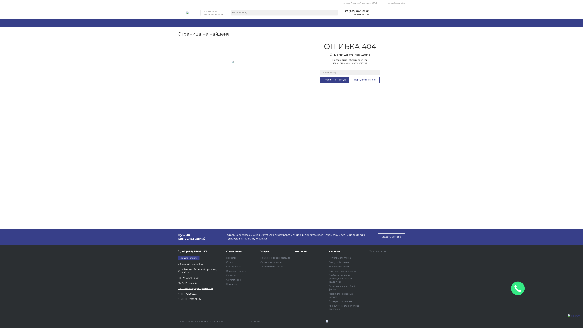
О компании (234, 251)
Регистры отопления (340, 257)
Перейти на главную (335, 79)
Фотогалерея (233, 279)
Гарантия (231, 275)
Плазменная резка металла (275, 257)
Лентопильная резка (271, 266)
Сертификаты (233, 266)
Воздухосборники (339, 262)
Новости (231, 257)
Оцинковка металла (271, 262)
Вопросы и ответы (236, 271)
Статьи (230, 262)
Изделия (334, 251)
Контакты (301, 251)
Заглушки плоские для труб (344, 271)
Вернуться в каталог (365, 79)
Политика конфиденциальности (195, 288)
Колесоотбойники (339, 266)
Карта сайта (255, 321)
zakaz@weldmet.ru (396, 3)
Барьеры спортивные (340, 301)
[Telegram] (574, 318)
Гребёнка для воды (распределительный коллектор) (340, 278)
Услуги (264, 251)
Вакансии (231, 284)
